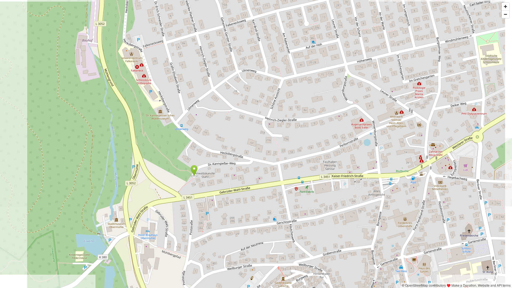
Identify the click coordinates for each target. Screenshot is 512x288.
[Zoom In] (505, 6)
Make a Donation (463, 285)
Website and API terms (494, 285)
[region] (256, 144)
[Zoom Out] (505, 14)
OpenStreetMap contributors (425, 285)
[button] (194, 170)
